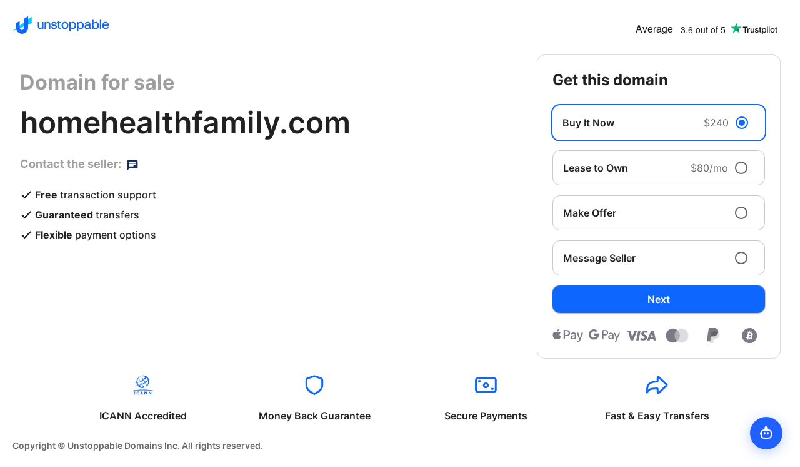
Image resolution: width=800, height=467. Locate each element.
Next (659, 299)
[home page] (60, 25)
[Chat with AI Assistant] (766, 433)
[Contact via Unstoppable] (132, 164)
